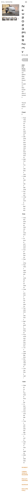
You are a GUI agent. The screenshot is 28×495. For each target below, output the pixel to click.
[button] (24, 2)
